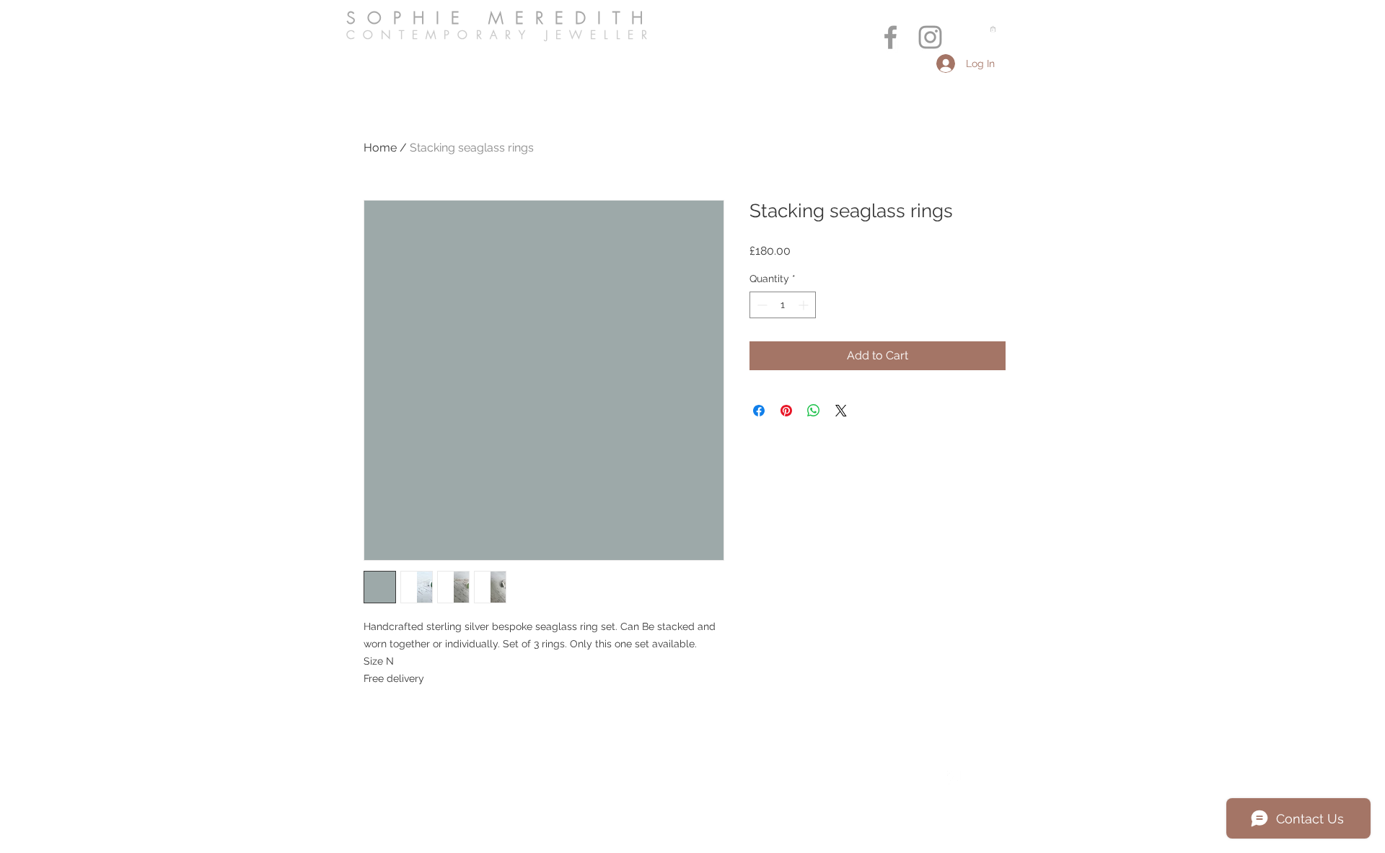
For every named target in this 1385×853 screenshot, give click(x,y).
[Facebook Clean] (954, 778)
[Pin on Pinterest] (786, 410)
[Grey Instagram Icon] (930, 37)
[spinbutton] (783, 305)
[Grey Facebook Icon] (890, 37)
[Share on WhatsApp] (813, 410)
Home (380, 147)
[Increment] (805, 305)
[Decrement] (761, 305)
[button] (992, 29)
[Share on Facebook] (759, 410)
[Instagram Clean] (983, 778)
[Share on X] (841, 410)
